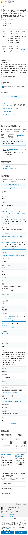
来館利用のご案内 (20, 136)
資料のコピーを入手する (7, 516)
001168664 (9, 318)
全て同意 (21, 532)
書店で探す (14, 96)
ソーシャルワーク (7, 323)
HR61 (3, 340)
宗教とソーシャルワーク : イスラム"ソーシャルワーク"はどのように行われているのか (13, 212)
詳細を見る (23, 50)
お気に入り (4, 105)
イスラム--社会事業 (7, 316)
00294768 (15, 246)
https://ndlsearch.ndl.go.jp (9, 392)
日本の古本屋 (7, 166)
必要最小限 (7, 532)
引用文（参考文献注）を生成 (11, 108)
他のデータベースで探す (10, 114)
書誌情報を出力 (7, 111)
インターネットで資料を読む (8, 514)
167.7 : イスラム (6, 334)
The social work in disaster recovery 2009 (6, 456)
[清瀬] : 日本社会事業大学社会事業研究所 (13, 255)
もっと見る (7, 468)
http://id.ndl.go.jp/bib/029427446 (11, 401)
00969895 (5, 325)
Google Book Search (9, 168)
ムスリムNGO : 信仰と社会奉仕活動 (21, 455)
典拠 (13, 248)
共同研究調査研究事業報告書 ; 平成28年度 (13, 236)
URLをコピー (9, 105)
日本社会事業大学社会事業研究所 (11, 242)
